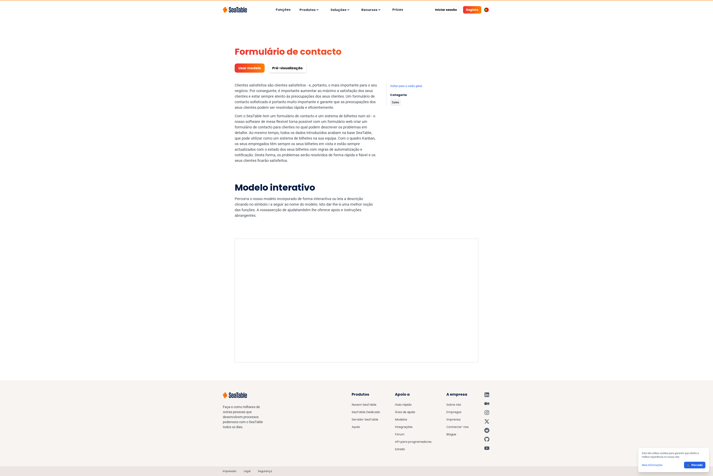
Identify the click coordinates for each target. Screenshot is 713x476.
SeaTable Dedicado (366, 412)
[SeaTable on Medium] (487, 403)
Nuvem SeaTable (364, 405)
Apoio (356, 427)
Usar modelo (249, 68)
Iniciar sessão (446, 10)
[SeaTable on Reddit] (487, 430)
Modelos (401, 419)
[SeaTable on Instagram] (487, 412)
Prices (397, 9)
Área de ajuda (405, 412)
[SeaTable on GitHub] (487, 439)
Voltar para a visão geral (406, 86)
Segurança (265, 471)
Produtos (307, 9)
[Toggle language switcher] (486, 10)
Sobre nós (453, 405)
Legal (247, 471)
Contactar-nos (457, 427)
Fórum (399, 434)
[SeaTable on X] (487, 421)
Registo (472, 10)
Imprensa (453, 419)
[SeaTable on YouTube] (487, 448)
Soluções (338, 9)
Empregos (453, 412)
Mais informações (652, 465)
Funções (283, 9)
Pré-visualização (287, 68)
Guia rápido (403, 405)
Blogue (451, 434)
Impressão (229, 471)
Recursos (369, 9)
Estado (400, 449)
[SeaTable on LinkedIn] (487, 394)
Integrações (404, 427)
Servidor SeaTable (365, 419)
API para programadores (413, 442)
